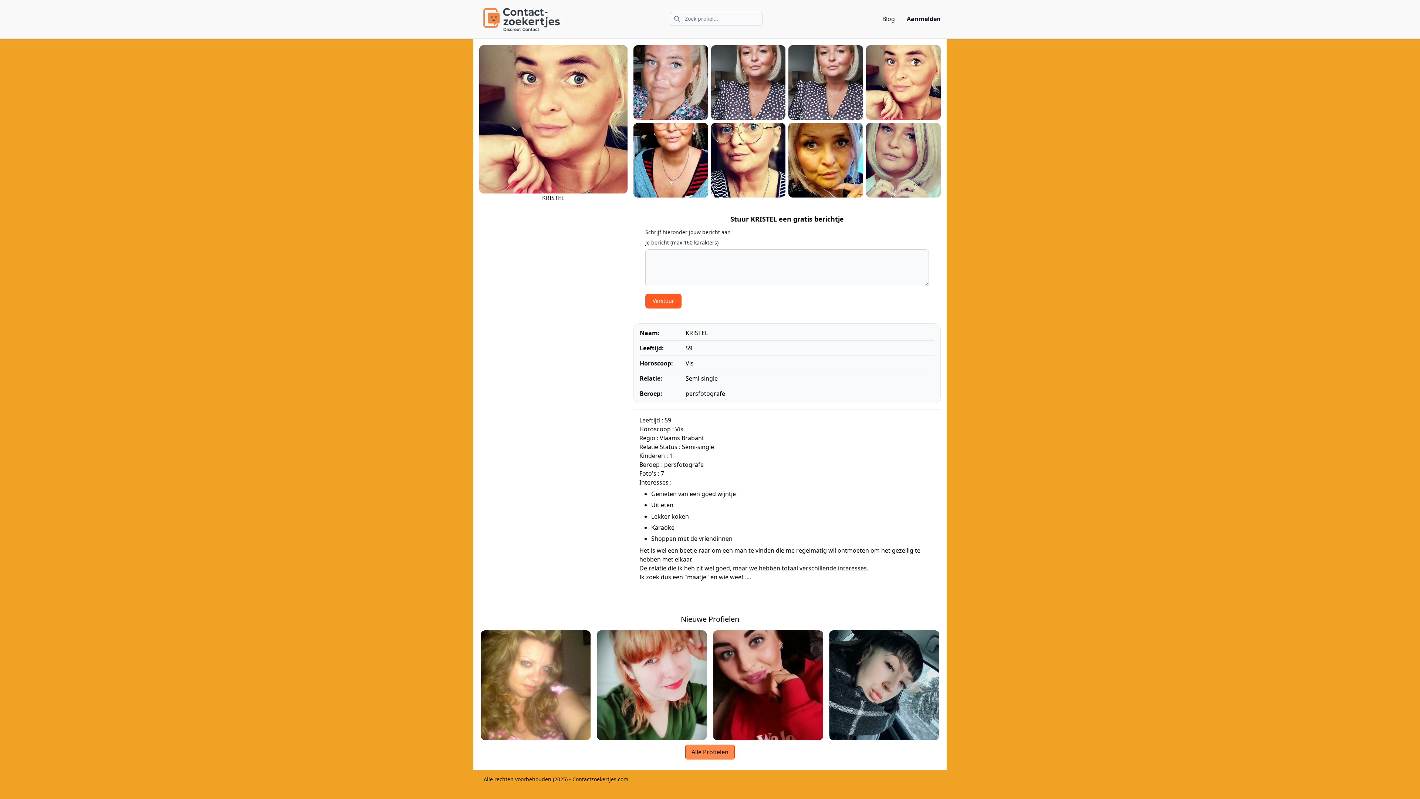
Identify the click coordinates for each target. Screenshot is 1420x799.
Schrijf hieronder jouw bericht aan (688, 232)
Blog (888, 19)
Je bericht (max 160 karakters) (682, 242)
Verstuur (663, 300)
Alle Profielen (710, 752)
